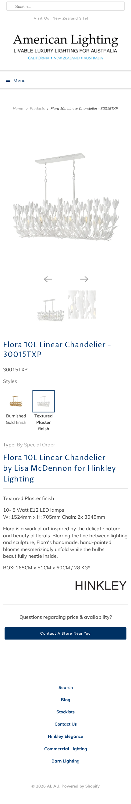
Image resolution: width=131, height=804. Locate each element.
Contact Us (66, 724)
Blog (65, 699)
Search (65, 687)
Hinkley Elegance (65, 736)
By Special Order (36, 445)
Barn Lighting (65, 761)
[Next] (83, 279)
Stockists (65, 712)
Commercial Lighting (65, 749)
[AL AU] (65, 49)
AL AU (53, 786)
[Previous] (47, 279)
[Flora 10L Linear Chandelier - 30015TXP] (65, 196)
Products (38, 108)
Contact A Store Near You (65, 633)
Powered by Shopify (81, 786)
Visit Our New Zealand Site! (61, 18)
